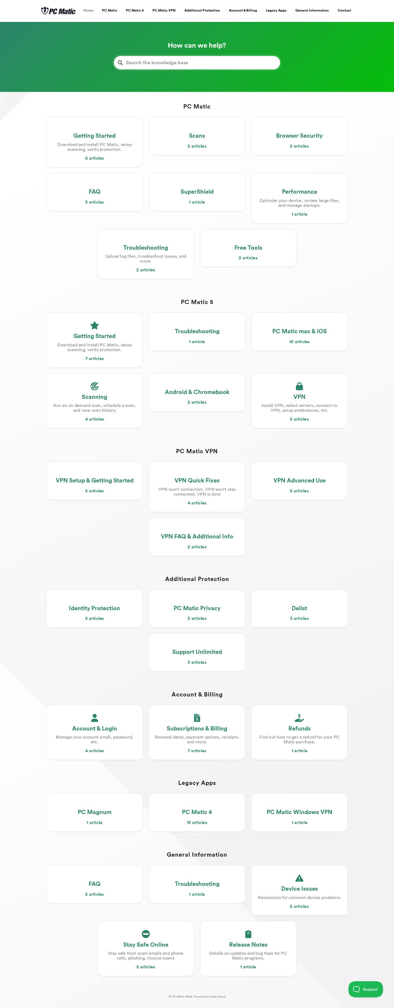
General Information (312, 10)
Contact (344, 10)
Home (88, 10)
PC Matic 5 (135, 10)
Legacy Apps (276, 10)
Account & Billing (243, 10)
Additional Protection (202, 10)
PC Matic (109, 10)
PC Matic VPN (164, 10)
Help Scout (218, 996)
